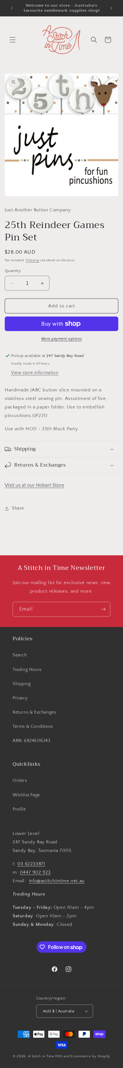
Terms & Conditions (33, 726)
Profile (19, 809)
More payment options (61, 339)
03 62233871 (31, 863)
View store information (34, 372)
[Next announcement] (111, 8)
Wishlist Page (26, 795)
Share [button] (18, 508)
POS (58, 1056)
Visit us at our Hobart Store (34, 485)
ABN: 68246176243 (31, 740)
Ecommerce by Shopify (90, 1056)
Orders (20, 780)
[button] (13, 40)
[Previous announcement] (12, 8)
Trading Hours (27, 669)
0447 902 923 (35, 872)
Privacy (20, 698)
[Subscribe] (103, 609)
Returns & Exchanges (34, 712)
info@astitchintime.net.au (57, 881)
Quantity (13, 271)
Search (20, 655)
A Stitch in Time (41, 1056)
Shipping (32, 260)
